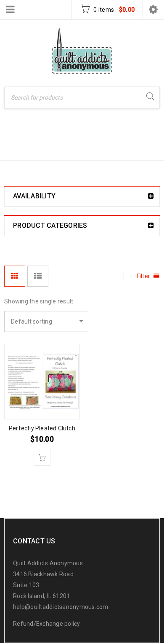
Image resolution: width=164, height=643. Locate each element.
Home (14, 147)
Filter (144, 276)
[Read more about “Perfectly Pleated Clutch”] (42, 457)
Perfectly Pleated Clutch (42, 428)
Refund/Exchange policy (46, 623)
